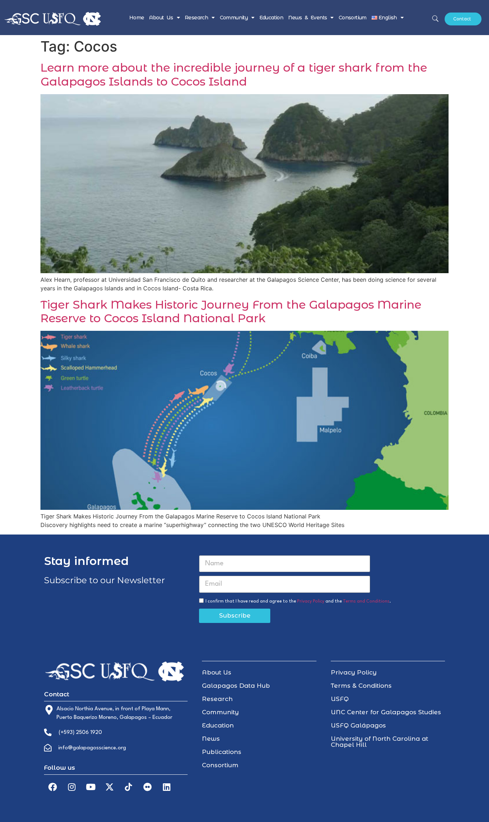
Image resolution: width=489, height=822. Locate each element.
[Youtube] (90, 787)
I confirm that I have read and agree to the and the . (298, 601)
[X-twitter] (109, 787)
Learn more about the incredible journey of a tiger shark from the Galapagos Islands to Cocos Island (233, 74)
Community (234, 17)
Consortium (353, 17)
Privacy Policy (310, 601)
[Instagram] (71, 787)
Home (136, 17)
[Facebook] (52, 787)
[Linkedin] (166, 787)
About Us (161, 17)
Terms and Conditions (366, 601)
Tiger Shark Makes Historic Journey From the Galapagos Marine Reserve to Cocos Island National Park (230, 311)
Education (272, 17)
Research (196, 17)
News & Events (307, 17)
